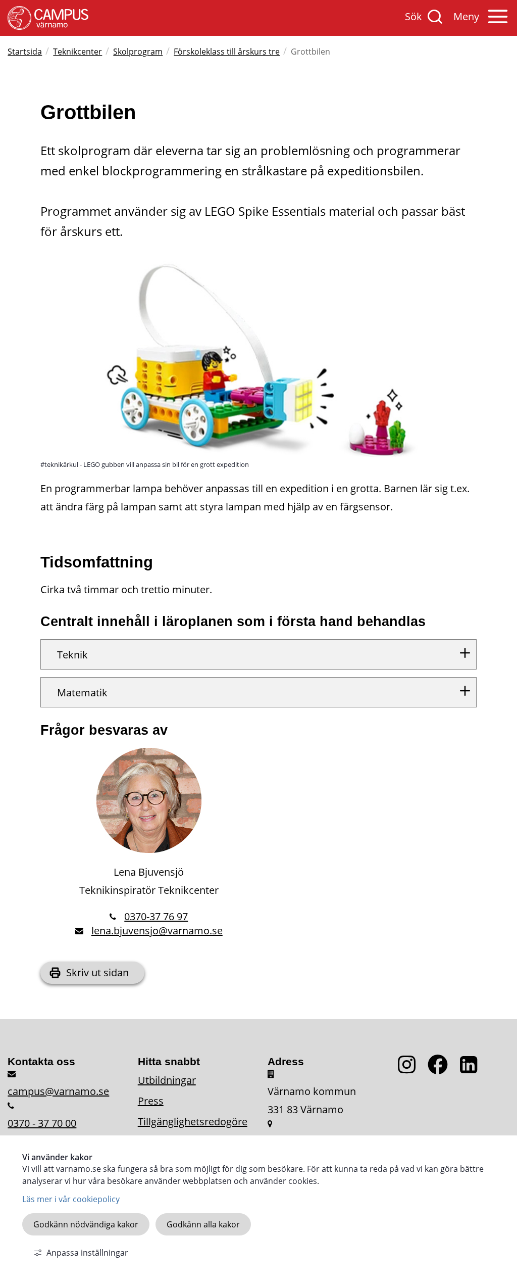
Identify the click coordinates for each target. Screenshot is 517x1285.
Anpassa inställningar (87, 1252)
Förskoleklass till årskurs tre (227, 51)
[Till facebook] (444, 1070)
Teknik (72, 654)
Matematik (82, 692)
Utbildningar (167, 1080)
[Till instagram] (413, 1070)
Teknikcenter (77, 51)
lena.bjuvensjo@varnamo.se (157, 930)
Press (151, 1101)
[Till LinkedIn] (471, 1070)
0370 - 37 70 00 (42, 1123)
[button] (481, 21)
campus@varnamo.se (58, 1091)
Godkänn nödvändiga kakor (85, 1224)
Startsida (25, 51)
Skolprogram (138, 51)
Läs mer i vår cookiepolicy (71, 1199)
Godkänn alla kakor (203, 1224)
